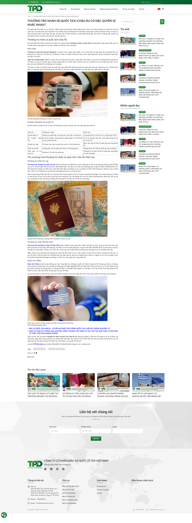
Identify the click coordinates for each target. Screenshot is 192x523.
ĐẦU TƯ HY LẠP (68, 490)
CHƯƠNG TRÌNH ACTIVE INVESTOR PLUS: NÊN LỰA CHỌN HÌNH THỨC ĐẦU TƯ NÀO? (151, 55)
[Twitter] (36, 353)
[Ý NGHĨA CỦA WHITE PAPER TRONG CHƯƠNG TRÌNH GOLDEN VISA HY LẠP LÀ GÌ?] (128, 79)
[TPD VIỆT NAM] (35, 9)
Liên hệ (141, 9)
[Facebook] (34, 353)
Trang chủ (63, 9)
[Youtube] (57, 469)
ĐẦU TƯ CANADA (68, 493)
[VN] (159, 9)
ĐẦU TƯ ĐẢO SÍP (68, 496)
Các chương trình (145, 50)
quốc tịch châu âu (39, 349)
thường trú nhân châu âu (56, 349)
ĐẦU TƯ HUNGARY (69, 503)
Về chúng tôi (75, 9)
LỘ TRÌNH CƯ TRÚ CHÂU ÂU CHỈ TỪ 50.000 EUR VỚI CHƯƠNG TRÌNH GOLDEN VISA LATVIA (151, 68)
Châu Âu (142, 35)
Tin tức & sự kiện (128, 9)
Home (29, 16)
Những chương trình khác (109, 9)
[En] (163, 9)
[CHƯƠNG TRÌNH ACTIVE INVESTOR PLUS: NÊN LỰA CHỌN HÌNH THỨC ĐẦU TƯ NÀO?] (128, 54)
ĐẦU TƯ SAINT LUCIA (70, 500)
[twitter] (63, 469)
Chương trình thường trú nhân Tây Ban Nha (43, 245)
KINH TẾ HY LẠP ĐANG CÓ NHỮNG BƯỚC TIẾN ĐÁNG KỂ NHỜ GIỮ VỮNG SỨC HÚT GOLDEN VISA (146, 395)
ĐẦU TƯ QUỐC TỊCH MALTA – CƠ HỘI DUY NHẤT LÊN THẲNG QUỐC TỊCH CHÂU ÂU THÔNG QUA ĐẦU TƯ (69, 328)
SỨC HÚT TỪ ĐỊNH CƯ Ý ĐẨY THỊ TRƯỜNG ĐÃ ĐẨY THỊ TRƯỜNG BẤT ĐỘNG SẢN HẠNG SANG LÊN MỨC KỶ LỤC (43, 395)
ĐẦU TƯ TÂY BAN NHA (70, 486)
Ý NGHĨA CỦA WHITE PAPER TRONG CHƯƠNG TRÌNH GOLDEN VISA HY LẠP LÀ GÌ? (149, 80)
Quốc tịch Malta (33, 264)
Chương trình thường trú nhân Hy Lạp (41, 164)
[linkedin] (51, 469)
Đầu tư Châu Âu (90, 9)
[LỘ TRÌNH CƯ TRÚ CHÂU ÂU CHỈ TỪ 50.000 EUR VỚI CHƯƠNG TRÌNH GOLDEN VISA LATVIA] (128, 66)
